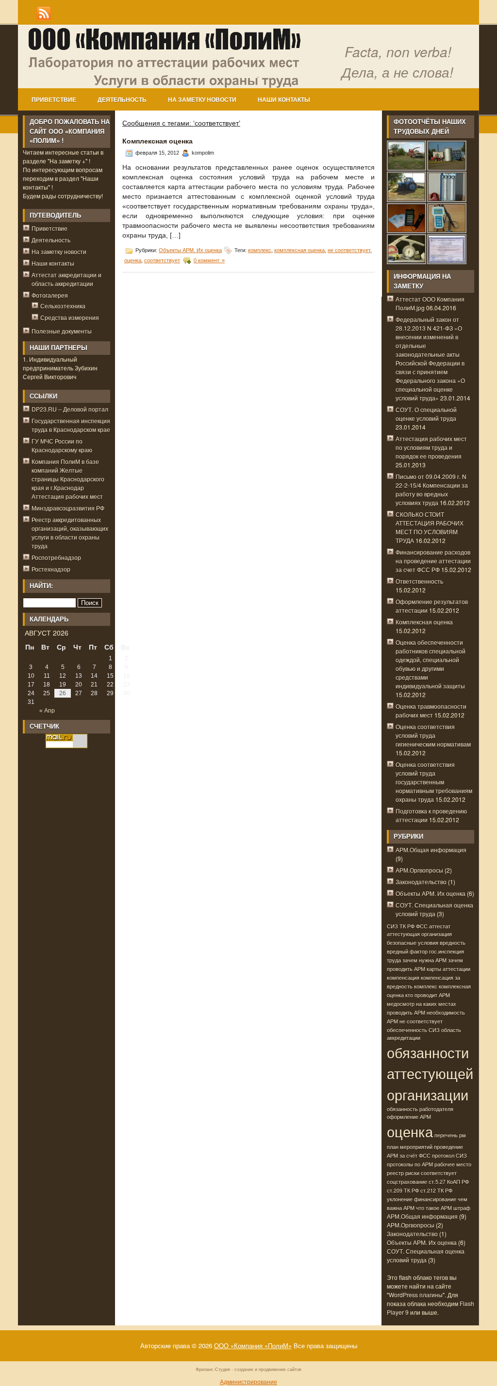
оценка (132, 260)
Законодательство (421, 881)
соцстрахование (407, 1181)
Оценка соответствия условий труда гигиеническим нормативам (433, 735)
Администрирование (248, 1381)
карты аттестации (448, 968)
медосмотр (400, 1003)
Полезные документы (62, 331)
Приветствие (54, 99)
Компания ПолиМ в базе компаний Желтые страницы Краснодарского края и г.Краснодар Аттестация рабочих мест (68, 478)
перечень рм (450, 1135)
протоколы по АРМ (410, 1164)
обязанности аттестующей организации (430, 1073)
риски (412, 1173)
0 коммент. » (209, 260)
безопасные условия (412, 942)
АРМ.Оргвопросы (419, 870)
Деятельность (122, 99)
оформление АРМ (409, 1116)
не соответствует (349, 250)
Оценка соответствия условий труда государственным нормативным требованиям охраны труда (434, 781)
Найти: (41, 585)
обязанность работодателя (420, 1109)
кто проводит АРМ (427, 995)
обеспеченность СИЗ (413, 1030)
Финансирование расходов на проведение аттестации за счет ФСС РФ (433, 561)
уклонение (400, 1199)
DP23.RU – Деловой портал (70, 409)
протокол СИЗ (449, 1155)
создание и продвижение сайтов (267, 1369)
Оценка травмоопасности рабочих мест (431, 710)
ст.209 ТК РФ (403, 1190)
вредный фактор (407, 951)
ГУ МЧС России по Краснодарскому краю (62, 445)
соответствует (162, 260)
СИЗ (392, 926)
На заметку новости (202, 99)
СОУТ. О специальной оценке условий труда (426, 413)
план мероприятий (409, 1146)
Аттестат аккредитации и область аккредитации (66, 279)
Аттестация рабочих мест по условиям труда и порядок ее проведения (431, 447)
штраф (461, 1207)
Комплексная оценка (157, 141)
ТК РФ (406, 926)
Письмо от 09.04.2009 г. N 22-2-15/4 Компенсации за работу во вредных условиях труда (432, 489)
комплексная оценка (299, 250)
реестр (395, 1173)
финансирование (435, 1199)
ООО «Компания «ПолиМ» (253, 1345)
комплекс (259, 250)
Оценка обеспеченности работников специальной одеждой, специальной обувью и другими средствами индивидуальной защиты (430, 664)
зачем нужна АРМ (424, 960)
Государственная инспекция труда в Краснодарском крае (71, 424)
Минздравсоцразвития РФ (68, 508)
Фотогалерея (50, 295)
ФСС (422, 926)
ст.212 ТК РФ (436, 1190)
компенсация (403, 977)
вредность (452, 942)
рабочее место (452, 1164)
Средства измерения (69, 317)
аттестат (439, 926)
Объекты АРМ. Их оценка (190, 250)
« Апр (47, 710)
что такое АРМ (434, 1207)
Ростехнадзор (51, 569)
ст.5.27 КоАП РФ (449, 1181)
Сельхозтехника (62, 306)
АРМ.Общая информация (431, 849)
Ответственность (419, 581)
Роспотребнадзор (56, 557)
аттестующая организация (419, 934)
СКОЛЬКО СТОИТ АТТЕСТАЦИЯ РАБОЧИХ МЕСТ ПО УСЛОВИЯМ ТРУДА (430, 527)
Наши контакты (284, 99)
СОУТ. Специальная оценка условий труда (434, 909)
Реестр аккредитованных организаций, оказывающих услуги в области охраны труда (70, 532)
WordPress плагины (416, 1294)
